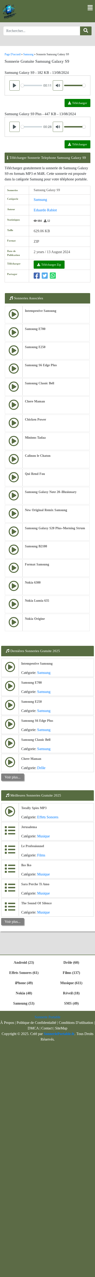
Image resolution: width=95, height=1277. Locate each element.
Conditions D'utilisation (76, 1023)
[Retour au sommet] (88, 1271)
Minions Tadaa (35, 437)
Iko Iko (26, 865)
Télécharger (79, 103)
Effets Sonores (47, 817)
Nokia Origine (35, 619)
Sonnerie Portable (47, 1017)
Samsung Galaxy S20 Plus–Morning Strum (55, 528)
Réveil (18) (71, 993)
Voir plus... (13, 777)
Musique (43, 836)
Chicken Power (35, 419)
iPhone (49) (24, 983)
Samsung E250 (35, 347)
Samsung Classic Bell (39, 383)
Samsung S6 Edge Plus (41, 365)
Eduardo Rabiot (45, 210)
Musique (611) (71, 983)
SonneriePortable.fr (59, 1034)
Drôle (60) (71, 962)
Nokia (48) (24, 993)
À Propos (7, 1023)
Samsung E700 (35, 329)
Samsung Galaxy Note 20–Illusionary (51, 492)
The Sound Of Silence (36, 903)
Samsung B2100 (36, 546)
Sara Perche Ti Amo (35, 884)
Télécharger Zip (51, 264)
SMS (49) (71, 1003)
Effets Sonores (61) (24, 973)
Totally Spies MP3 (34, 808)
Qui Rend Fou (35, 474)
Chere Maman (35, 401)
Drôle (41, 768)
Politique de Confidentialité (36, 1023)
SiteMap (61, 1028)
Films (41, 855)
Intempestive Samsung (40, 311)
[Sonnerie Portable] (9, 12)
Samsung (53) (23, 1003)
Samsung (40, 200)
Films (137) (71, 973)
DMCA (33, 1028)
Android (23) (24, 962)
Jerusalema (29, 827)
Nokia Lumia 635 (37, 600)
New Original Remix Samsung (46, 510)
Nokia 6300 (33, 582)
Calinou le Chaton (37, 455)
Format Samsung (37, 564)
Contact (47, 1028)
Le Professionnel (32, 846)
